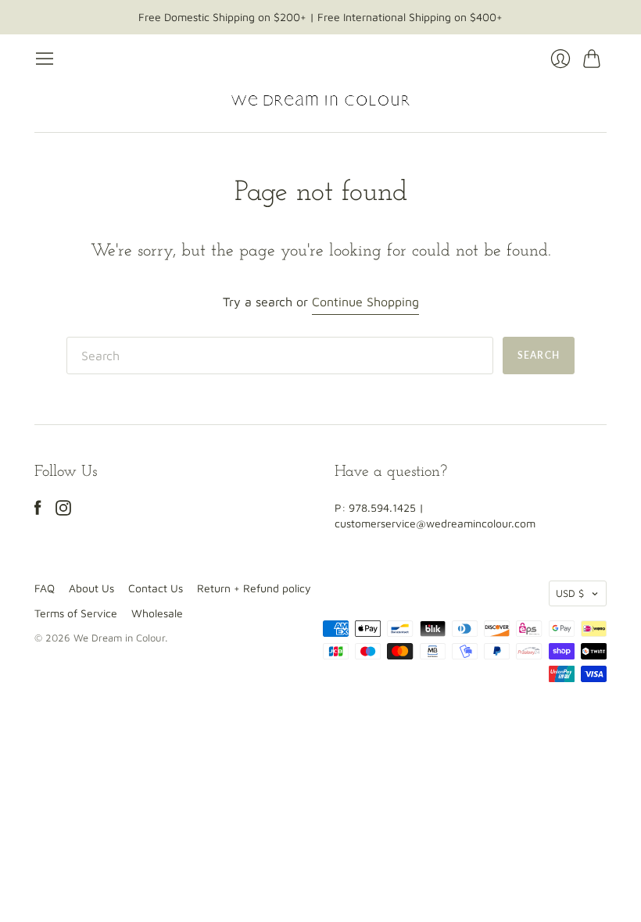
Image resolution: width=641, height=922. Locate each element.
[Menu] (44, 58)
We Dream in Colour (119, 637)
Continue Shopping (365, 302)
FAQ (44, 588)
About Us (91, 588)
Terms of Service (75, 613)
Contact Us (155, 588)
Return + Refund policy (254, 588)
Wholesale (157, 613)
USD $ (570, 593)
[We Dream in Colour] (320, 100)
